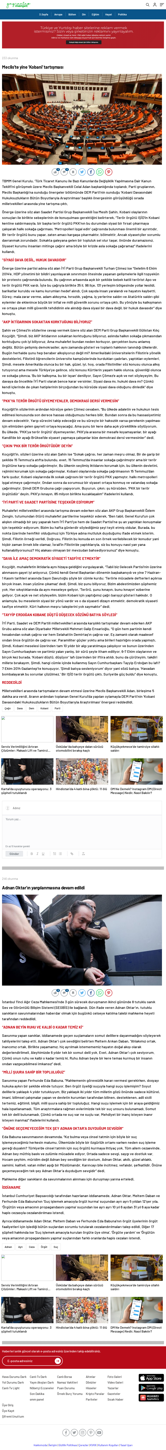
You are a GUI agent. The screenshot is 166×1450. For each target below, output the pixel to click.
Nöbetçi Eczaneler (42, 1388)
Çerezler (83, 1445)
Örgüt (44, 1246)
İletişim (53, 1445)
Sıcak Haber (115, 1399)
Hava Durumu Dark (14, 1377)
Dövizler (91, 1382)
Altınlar (91, 1377)
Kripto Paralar (95, 1394)
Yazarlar (113, 1388)
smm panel (37, 1399)
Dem (31, 708)
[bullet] (60, 853)
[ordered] (54, 853)
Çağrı (8, 708)
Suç (56, 1246)
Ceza (32, 1246)
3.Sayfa (43, 14)
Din (84, 14)
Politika (122, 14)
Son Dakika (37, 1394)
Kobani (44, 708)
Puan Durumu (66, 1388)
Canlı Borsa (64, 1377)
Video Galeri (115, 1382)
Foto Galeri (114, 1377)
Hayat (108, 14)
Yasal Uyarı (126, 1445)
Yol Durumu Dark (13, 1382)
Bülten (72, 14)
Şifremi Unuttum (13, 1416)
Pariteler (92, 1399)
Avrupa (58, 14)
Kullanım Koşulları (108, 1445)
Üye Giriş (7, 1405)
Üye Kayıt (8, 1411)
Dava (20, 708)
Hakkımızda (40, 1445)
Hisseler (91, 1388)
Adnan (8, 1246)
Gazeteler (113, 1394)
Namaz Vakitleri (67, 1382)
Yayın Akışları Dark (42, 1382)
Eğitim (95, 14)
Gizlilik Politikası (68, 1445)
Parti (57, 708)
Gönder (14, 854)
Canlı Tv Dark (38, 1377)
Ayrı (20, 1246)
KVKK (93, 1445)
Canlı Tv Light (11, 1388)
